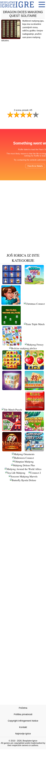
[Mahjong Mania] (11, 450)
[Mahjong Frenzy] (34, 344)
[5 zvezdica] (36, 114)
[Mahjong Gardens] (34, 430)
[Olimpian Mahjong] (23, 461)
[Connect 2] (34, 472)
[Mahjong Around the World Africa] (23, 469)
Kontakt (23, 727)
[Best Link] (34, 368)
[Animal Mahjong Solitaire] (34, 389)
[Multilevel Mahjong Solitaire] (11, 324)
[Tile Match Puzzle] (12, 409)
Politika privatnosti (23, 714)
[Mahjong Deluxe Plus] (23, 465)
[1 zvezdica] (10, 114)
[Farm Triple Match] (34, 324)
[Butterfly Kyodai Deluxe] (23, 480)
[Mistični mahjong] (11, 389)
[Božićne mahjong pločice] (23, 348)
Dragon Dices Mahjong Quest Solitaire (23, 13)
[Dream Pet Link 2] (34, 283)
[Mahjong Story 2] (11, 303)
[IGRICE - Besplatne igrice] (17, 8)
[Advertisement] (23, 70)
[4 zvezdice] (29, 114)
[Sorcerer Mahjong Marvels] (23, 476)
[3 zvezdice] (23, 114)
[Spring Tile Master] (11, 368)
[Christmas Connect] (34, 303)
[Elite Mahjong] (34, 409)
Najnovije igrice (23, 733)
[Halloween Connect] (23, 457)
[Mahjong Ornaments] (23, 454)
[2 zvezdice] (16, 114)
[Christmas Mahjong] (11, 283)
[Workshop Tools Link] (34, 450)
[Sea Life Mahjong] (15, 472)
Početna (23, 708)
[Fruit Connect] (12, 344)
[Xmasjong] (11, 430)
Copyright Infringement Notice (23, 720)
